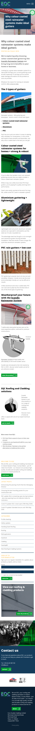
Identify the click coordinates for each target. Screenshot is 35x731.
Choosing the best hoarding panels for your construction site (14, 491)
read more (5, 475)
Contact (4, 669)
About (15, 709)
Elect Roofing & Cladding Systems (11, 549)
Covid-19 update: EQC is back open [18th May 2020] (16, 504)
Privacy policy (15, 725)
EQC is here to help (12, 84)
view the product (7, 375)
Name (3, 565)
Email (2, 569)
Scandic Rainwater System (12, 61)
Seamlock (4, 538)
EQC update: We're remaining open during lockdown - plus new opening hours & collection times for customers (17, 498)
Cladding (4, 541)
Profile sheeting (6, 519)
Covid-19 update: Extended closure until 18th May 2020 (16, 508)
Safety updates (5, 523)
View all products (22, 614)
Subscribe (5, 578)
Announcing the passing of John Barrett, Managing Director (17, 486)
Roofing (3, 530)
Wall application (6, 534)
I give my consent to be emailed (12, 575)
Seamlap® (4, 545)
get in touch (6, 423)
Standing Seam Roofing (8, 527)
